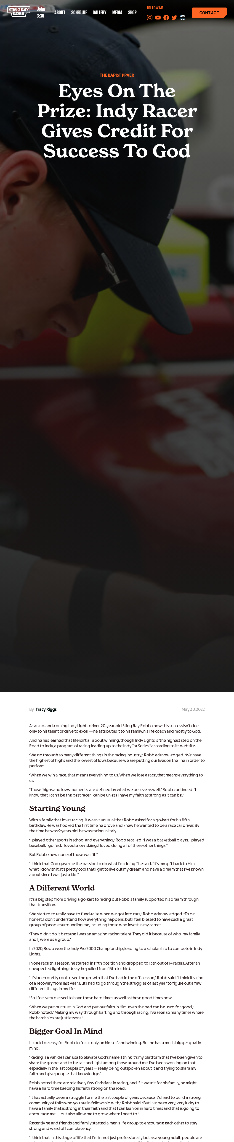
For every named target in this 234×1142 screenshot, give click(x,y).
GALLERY (99, 12)
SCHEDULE (79, 12)
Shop (132, 12)
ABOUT (59, 12)
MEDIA (117, 12)
